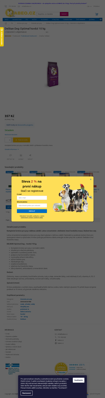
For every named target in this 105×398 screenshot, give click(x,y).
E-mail (19, 194)
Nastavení (26, 393)
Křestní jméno (22, 202)
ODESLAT (32, 211)
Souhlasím (78, 380)
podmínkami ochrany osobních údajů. (32, 217)
